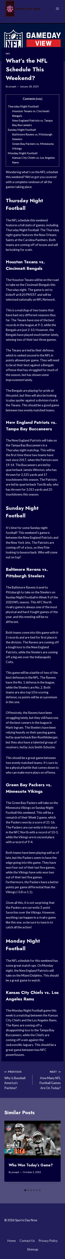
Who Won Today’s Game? (31, 1165)
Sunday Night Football (22, 129)
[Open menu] (57, 8)
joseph (12, 86)
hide (39, 98)
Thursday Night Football (23, 106)
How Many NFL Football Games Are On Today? (50, 1080)
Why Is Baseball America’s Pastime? (14, 1080)
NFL (8, 53)
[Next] (54, 1153)
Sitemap (32, 1249)
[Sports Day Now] (22, 8)
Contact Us (27, 1241)
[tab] (25, 1190)
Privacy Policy (48, 1241)
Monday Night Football (23, 153)
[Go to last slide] (10, 1153)
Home (11, 1241)
